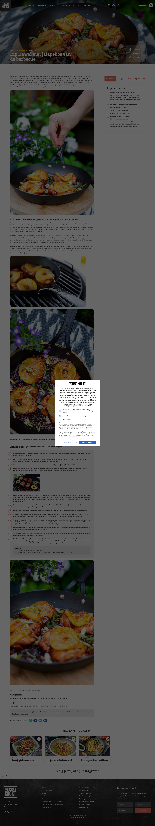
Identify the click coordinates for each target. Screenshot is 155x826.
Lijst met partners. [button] (84, 428)
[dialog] (77, 413)
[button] (77, 420)
